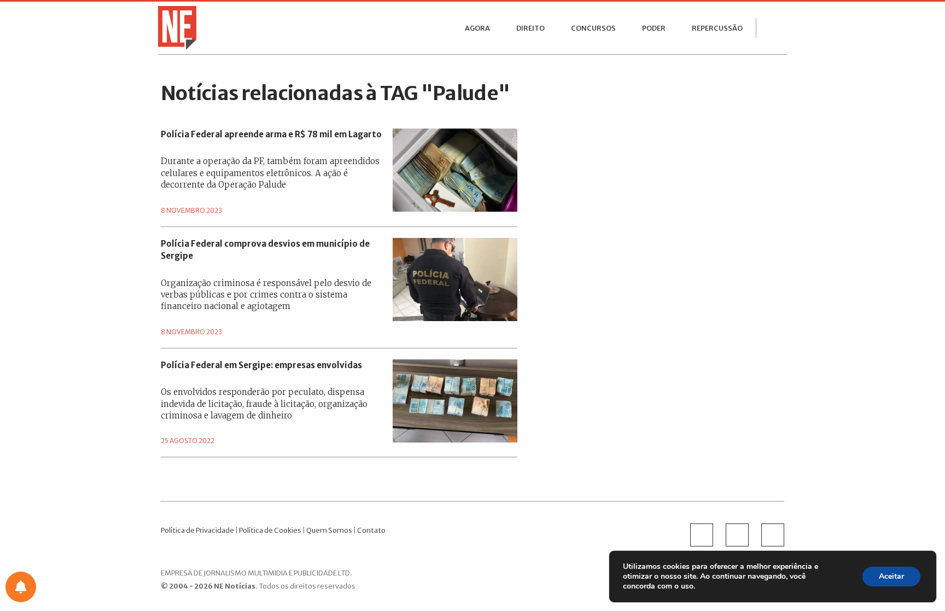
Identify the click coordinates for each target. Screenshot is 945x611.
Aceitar (891, 576)
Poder (654, 28)
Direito (530, 28)
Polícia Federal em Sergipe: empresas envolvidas (261, 365)
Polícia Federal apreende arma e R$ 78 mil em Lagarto (271, 134)
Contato (371, 530)
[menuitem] (477, 28)
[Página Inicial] (174, 26)
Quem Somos (329, 530)
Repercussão (717, 28)
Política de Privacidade (197, 530)
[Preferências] (20, 587)
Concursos (593, 28)
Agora (477, 28)
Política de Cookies (270, 530)
